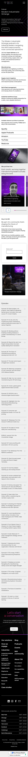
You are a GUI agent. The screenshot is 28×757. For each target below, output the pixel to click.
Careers (17, 672)
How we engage (4, 645)
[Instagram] (12, 701)
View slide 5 (21, 210)
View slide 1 (15, 210)
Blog (16, 640)
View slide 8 (26, 210)
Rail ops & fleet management (5, 664)
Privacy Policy (12, 740)
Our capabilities (19, 669)
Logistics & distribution (4, 659)
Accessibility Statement (21, 740)
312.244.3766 (14, 744)
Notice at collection (15, 755)
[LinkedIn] (8, 701)
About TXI (19, 659)
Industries (5, 650)
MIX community (19, 652)
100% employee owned (19, 679)
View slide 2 (16, 210)
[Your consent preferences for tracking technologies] (25, 754)
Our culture (18, 666)
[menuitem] (7, 664)
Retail (3, 684)
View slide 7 (24, 210)
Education (4, 677)
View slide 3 (18, 210)
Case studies (6, 687)
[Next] (8, 210)
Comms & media (6, 674)
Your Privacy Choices (19, 752)
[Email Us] (19, 701)
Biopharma (4, 671)
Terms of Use (4, 740)
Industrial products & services (7, 654)
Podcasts (18, 644)
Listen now (5, 29)
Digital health (5, 668)
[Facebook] (16, 701)
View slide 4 (19, 210)
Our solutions (6, 640)
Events (17, 648)
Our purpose (18, 663)
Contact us (14, 37)
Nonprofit (4, 681)
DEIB (16, 675)
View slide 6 (22, 210)
